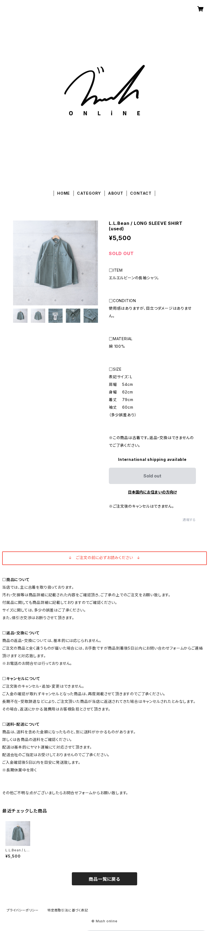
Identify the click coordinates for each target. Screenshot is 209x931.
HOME (63, 193)
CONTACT (141, 193)
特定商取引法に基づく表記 (67, 910)
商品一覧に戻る (104, 879)
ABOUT (115, 193)
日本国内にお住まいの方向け (152, 492)
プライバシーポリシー (23, 910)
